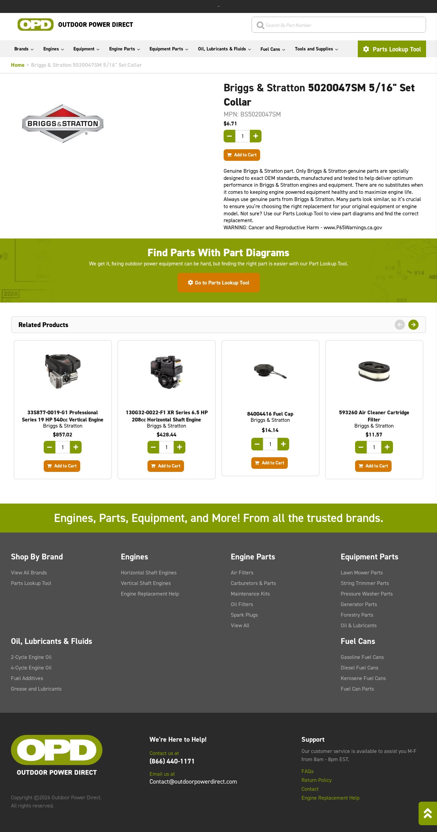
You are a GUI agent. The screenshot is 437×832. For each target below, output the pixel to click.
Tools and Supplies (314, 49)
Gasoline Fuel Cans (362, 657)
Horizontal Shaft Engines (149, 572)
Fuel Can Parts (357, 688)
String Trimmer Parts (365, 583)
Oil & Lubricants (359, 625)
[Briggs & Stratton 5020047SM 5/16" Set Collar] (112, 123)
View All (240, 625)
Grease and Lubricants (36, 688)
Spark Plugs (244, 614)
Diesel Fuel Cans (359, 667)
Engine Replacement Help (150, 593)
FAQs (307, 771)
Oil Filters (242, 604)
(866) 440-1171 (172, 761)
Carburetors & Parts (253, 583)
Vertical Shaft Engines (146, 583)
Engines (51, 49)
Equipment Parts (166, 49)
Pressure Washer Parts (367, 593)
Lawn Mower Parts (362, 572)
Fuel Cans (270, 49)
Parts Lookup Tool (396, 49)
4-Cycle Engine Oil (31, 667)
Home (18, 64)
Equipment (84, 49)
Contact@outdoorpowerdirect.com (193, 782)
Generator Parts (359, 604)
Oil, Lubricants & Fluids (222, 49)
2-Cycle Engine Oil (31, 657)
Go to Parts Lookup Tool (222, 282)
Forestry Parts (357, 614)
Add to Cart (245, 155)
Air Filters (242, 572)
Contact (310, 789)
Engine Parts (122, 49)
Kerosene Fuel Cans (363, 678)
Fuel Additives (27, 678)
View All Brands (29, 572)
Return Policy (316, 780)
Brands (21, 49)
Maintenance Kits (250, 593)
